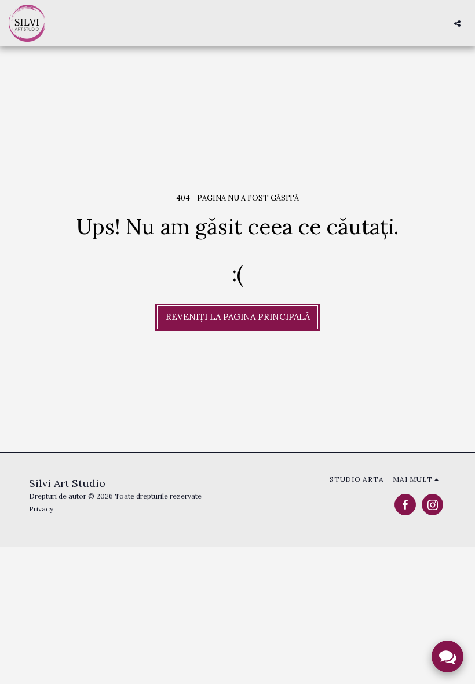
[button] (457, 23)
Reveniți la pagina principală (238, 316)
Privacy (41, 508)
